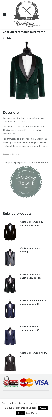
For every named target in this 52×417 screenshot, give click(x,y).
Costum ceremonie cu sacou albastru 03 (31, 328)
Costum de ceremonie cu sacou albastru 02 (33, 302)
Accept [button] (43, 408)
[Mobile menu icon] (4, 14)
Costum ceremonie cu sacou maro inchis (31, 223)
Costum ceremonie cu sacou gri (31, 250)
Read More (31, 412)
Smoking (15, 154)
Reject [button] (20, 413)
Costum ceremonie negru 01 (33, 354)
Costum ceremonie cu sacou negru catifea (31, 276)
